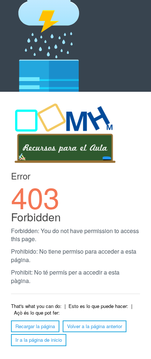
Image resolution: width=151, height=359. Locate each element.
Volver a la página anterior (94, 326)
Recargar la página (35, 326)
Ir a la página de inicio (38, 339)
